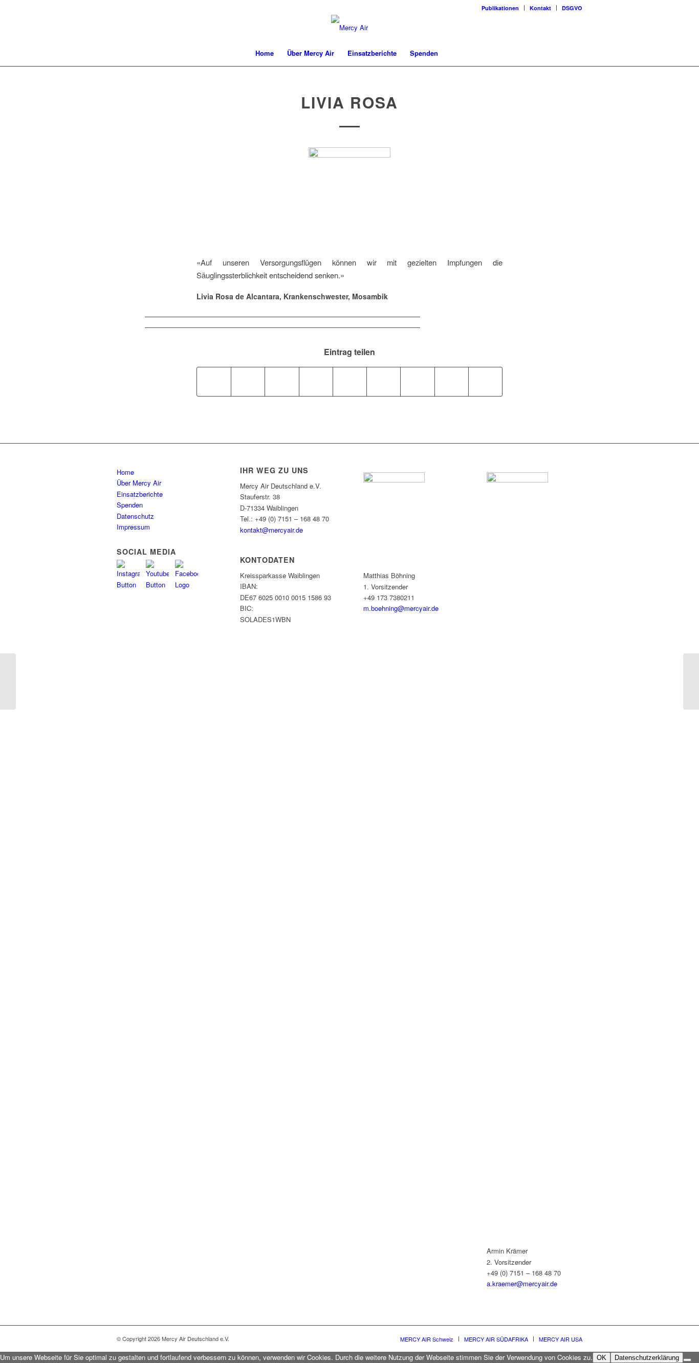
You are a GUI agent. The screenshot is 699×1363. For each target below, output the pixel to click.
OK (601, 1357)
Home (125, 472)
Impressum (133, 527)
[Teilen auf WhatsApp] (281, 381)
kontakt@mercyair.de (271, 530)
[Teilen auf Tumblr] (383, 381)
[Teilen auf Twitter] (248, 381)
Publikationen (500, 8)
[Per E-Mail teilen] (485, 381)
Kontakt (540, 8)
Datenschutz (135, 516)
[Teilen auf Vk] (417, 381)
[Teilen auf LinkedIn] (349, 381)
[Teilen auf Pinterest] (316, 381)
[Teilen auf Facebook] (214, 381)
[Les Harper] (8, 681)
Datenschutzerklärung (647, 1357)
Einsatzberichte (140, 494)
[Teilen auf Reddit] (451, 381)
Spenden (130, 505)
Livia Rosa (349, 102)
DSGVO (572, 8)
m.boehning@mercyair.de (401, 608)
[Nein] (687, 1359)
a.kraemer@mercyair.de (522, 1283)
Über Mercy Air (139, 483)
